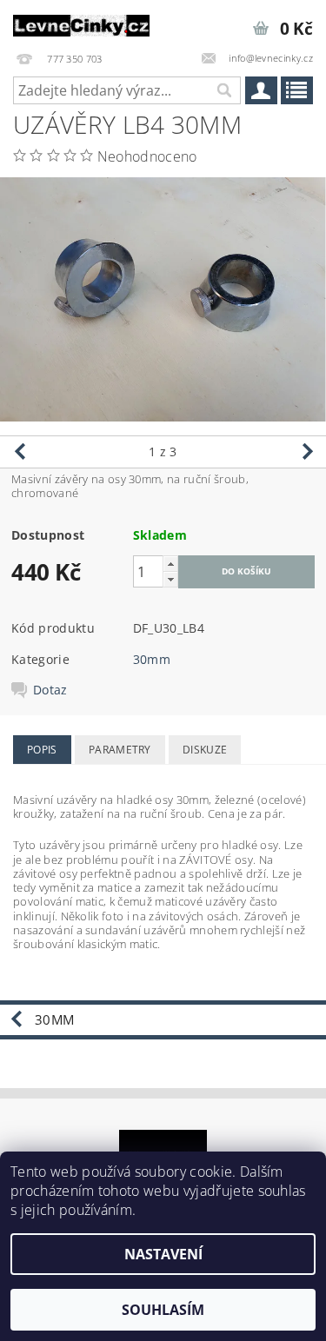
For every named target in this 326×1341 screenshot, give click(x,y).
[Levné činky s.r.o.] (81, 22)
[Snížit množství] (170, 579)
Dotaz (50, 690)
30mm (151, 659)
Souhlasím (163, 1309)
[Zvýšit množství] (170, 563)
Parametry (120, 749)
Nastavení (163, 1254)
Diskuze (205, 749)
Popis (42, 749)
